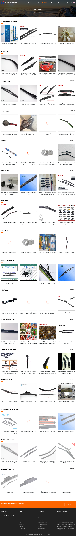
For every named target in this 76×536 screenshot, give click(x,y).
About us (36, 2)
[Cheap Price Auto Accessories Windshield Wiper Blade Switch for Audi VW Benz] (9, 302)
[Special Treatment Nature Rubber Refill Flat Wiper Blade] (66, 451)
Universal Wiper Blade (42, 515)
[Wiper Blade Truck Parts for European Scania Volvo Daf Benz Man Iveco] (9, 272)
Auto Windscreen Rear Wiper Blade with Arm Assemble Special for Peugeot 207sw (28, 103)
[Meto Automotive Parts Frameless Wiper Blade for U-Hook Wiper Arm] (28, 361)
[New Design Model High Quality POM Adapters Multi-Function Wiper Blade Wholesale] (47, 33)
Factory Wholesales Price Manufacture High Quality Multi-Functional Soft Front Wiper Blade (66, 432)
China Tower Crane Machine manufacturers (65, 526)
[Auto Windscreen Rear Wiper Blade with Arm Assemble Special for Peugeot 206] (9, 93)
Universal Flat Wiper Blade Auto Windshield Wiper (9, 491)
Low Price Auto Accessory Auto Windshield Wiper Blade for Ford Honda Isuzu (66, 133)
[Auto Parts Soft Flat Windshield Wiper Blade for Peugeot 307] (9, 182)
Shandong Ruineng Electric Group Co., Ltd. (65, 522)
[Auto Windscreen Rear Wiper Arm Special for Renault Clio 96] (9, 63)
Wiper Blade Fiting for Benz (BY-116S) (66, 282)
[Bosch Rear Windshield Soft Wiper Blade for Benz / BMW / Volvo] (66, 391)
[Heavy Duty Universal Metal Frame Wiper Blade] (66, 331)
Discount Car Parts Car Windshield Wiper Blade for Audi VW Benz (9, 163)
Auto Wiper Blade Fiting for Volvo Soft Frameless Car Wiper (66, 372)
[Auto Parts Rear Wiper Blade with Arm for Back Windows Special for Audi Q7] (66, 63)
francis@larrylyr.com (47, 534)
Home (29, 2)
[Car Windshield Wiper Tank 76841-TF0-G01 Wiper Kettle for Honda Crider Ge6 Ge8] (9, 123)
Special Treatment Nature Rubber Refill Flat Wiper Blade (66, 462)
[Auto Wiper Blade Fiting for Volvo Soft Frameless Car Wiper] (66, 361)
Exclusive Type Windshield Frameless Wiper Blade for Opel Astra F (47, 193)
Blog (57, 2)
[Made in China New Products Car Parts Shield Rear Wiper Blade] (28, 391)
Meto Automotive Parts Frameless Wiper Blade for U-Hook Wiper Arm (28, 372)
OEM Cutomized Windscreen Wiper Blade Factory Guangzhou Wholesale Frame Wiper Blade (28, 342)
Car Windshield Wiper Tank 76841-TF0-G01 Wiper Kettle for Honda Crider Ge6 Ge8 (9, 133)
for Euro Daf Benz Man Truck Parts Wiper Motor (28, 282)
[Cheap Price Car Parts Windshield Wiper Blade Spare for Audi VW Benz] (47, 152)
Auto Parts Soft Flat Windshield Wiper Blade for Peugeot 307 (9, 193)
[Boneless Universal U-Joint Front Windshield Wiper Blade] (28, 481)
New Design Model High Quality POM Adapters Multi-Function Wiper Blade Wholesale (47, 44)
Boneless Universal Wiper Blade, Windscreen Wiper (66, 491)
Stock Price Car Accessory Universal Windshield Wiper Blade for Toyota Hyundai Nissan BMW (47, 223)
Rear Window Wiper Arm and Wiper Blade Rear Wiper (47, 402)
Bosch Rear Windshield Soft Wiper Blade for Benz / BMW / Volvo (66, 402)
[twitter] (6, 515)
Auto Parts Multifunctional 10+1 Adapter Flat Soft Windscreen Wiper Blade (28, 432)
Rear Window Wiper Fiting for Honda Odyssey (47, 133)
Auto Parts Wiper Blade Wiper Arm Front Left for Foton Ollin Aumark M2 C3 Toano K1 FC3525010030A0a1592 (47, 283)
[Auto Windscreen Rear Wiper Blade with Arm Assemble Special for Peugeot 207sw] (28, 93)
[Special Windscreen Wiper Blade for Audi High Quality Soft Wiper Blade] (47, 451)
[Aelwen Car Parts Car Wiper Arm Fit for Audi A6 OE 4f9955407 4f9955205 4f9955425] (28, 302)
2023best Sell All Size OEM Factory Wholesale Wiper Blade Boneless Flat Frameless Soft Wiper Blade (47, 372)
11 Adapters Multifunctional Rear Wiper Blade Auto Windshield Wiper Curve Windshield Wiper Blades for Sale (9, 44)
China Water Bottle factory (62, 515)
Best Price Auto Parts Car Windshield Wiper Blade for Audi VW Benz (66, 163)
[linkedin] (4, 515)
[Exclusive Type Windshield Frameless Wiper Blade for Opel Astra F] (47, 182)
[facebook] (2, 515)
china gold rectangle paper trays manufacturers (66, 524)
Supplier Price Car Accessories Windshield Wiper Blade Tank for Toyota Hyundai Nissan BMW (66, 223)
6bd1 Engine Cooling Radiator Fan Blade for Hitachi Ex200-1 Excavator (66, 44)
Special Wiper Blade (42, 517)
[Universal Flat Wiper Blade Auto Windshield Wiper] (9, 481)
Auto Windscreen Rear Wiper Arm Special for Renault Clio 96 (9, 74)
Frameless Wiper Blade (42, 522)
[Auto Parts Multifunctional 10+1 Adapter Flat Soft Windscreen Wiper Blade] (28, 421)
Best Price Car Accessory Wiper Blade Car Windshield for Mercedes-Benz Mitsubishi (47, 253)
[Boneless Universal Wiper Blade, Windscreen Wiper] (66, 481)
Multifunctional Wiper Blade (43, 518)
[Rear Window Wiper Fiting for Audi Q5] (66, 302)
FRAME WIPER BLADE (42, 524)
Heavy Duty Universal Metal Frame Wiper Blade (66, 342)
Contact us (65, 2)
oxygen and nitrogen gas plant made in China (65, 520)
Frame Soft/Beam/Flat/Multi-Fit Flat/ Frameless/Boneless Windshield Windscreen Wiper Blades (28, 44)
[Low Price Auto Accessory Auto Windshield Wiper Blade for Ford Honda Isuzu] (66, 123)
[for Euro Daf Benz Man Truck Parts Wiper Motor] (28, 272)
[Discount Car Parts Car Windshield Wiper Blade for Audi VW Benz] (9, 152)
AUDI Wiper (40, 526)
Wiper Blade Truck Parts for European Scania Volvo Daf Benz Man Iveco (9, 282)
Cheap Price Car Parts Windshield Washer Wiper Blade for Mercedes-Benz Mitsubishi (66, 253)
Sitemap (21, 526)
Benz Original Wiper (42, 528)
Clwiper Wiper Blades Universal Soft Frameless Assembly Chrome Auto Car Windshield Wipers (47, 491)
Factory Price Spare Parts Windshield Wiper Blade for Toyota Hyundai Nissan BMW (28, 223)
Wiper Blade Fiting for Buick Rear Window (28, 193)
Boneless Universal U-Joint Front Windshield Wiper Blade (28, 491)
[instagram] (11, 515)
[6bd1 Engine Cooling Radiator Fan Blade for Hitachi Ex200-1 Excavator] (66, 33)
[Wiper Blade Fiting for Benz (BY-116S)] (66, 272)
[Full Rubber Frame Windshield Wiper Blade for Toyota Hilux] (9, 331)
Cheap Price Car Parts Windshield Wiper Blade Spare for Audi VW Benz (47, 163)
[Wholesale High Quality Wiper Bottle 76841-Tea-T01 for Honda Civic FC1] (28, 123)
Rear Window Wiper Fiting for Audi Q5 (66, 312)
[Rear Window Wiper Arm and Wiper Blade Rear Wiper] (47, 391)
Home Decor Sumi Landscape (62, 517)
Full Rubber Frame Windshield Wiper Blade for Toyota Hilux (9, 342)
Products (44, 2)
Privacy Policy (22, 528)
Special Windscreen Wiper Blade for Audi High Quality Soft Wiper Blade (47, 462)
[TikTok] (14, 515)
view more (72, 21)
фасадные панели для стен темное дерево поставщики (65, 529)
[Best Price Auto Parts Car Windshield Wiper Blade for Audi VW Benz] (66, 152)
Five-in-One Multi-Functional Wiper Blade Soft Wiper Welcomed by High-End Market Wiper (9, 432)
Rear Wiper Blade (41, 520)
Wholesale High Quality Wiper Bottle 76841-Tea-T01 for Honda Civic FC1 (28, 133)
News (52, 2)
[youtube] (9, 515)
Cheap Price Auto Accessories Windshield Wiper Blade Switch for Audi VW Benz (9, 312)
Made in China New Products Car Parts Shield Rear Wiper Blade (28, 402)
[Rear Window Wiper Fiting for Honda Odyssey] (47, 123)
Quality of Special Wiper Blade (28, 461)
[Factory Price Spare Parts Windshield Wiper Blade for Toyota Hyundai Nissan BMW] (28, 212)
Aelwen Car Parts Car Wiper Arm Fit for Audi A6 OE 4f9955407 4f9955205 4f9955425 (28, 312)
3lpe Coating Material (61, 518)
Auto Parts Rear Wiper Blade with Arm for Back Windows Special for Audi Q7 (66, 74)
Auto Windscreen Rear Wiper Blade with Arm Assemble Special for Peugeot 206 (9, 103)
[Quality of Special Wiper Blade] (28, 451)
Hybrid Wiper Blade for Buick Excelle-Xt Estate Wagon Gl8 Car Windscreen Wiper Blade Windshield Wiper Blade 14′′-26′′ (66, 193)
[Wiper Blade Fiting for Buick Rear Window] (28, 182)
